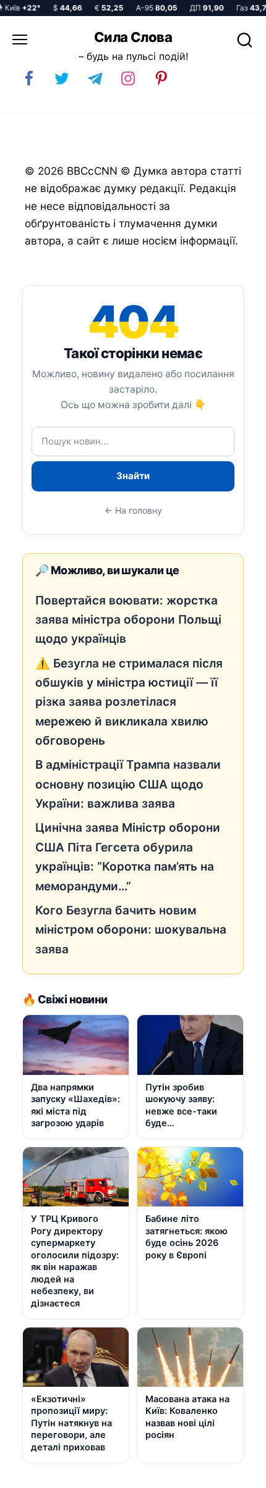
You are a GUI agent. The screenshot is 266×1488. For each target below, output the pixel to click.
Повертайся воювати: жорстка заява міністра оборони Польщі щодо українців (128, 619)
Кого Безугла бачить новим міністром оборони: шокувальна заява (130, 929)
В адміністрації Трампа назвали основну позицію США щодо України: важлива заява (128, 784)
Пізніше (228, 1474)
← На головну (133, 510)
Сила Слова (133, 37)
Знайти (133, 476)
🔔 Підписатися (109, 1473)
